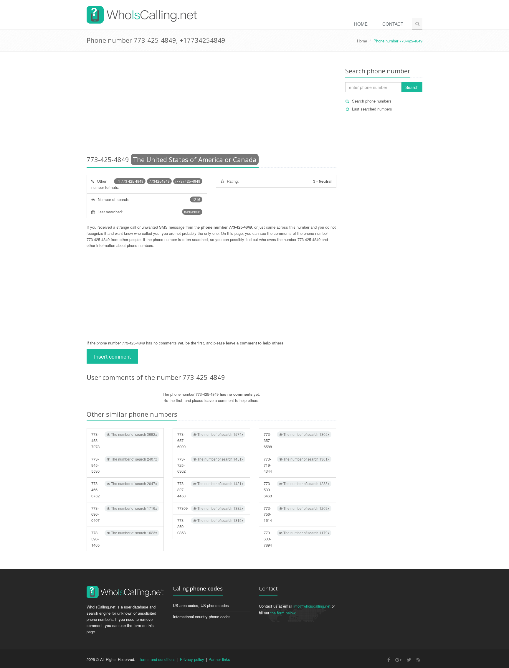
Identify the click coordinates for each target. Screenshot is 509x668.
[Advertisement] (211, 104)
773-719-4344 (296, 465)
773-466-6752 (124, 490)
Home (361, 24)
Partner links (219, 659)
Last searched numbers (372, 109)
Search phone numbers (371, 101)
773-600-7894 (296, 539)
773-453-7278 (124, 440)
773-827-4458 (210, 490)
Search (412, 87)
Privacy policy (192, 659)
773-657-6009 (210, 440)
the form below (282, 613)
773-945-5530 (124, 465)
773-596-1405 (124, 539)
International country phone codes (202, 616)
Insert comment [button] (112, 356)
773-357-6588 (296, 440)
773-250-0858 (210, 526)
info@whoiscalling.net (311, 606)
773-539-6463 (296, 490)
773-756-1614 (296, 514)
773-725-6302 (210, 465)
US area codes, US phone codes (201, 605)
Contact (392, 24)
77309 (210, 508)
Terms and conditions (157, 659)
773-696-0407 (124, 514)
